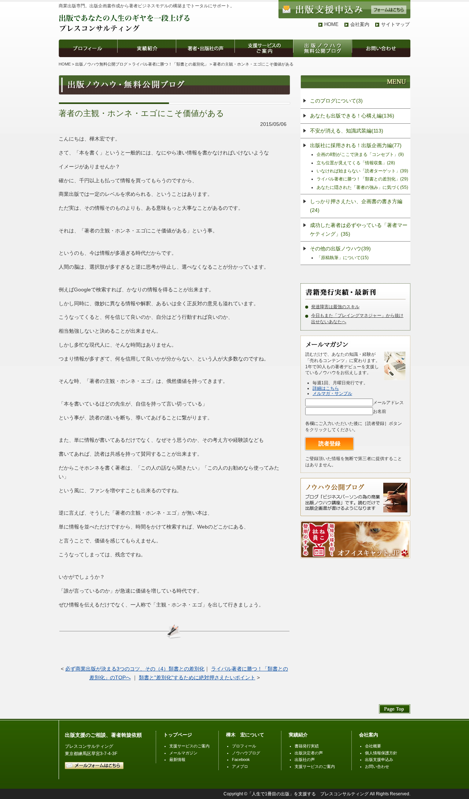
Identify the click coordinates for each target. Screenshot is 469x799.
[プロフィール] (88, 53)
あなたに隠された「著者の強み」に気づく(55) (362, 187)
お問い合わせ (377, 766)
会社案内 (359, 24)
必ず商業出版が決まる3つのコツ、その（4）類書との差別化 (134, 669)
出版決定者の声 (309, 753)
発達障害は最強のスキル (335, 306)
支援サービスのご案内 (189, 746)
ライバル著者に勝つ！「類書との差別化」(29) (362, 179)
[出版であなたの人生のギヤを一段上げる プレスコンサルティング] (125, 30)
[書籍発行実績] (341, 291)
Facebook (241, 759)
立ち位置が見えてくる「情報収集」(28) (356, 162)
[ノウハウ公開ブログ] (355, 511)
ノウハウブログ (246, 753)
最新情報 (177, 759)
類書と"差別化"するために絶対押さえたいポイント (197, 677)
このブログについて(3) (336, 101)
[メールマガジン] (328, 343)
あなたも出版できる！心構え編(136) (352, 116)
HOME (331, 24)
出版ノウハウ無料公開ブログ (101, 64)
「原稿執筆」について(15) (343, 257)
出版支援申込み (379, 759)
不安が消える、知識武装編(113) (346, 131)
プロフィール (244, 746)
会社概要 (373, 746)
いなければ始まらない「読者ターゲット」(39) (362, 170)
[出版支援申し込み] (344, 13)
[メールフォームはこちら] (94, 767)
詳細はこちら (326, 388)
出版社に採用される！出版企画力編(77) (356, 145)
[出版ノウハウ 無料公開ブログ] (322, 53)
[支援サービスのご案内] (263, 53)
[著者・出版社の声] (205, 53)
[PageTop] (394, 710)
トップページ (177, 735)
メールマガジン (183, 753)
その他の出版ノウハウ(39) (340, 248)
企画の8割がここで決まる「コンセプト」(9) (360, 154)
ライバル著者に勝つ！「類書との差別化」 (170, 64)
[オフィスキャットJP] (355, 554)
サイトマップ (395, 24)
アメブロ (240, 766)
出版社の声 (305, 759)
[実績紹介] (146, 53)
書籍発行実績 (307, 746)
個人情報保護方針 (381, 753)
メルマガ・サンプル (332, 393)
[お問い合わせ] (381, 53)
